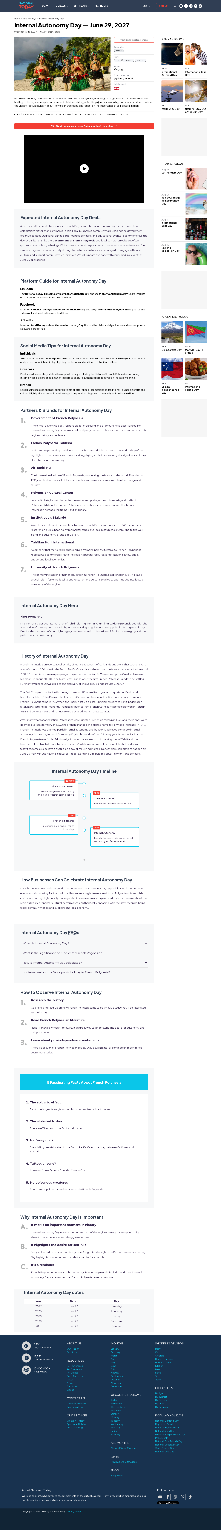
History (67, 114)
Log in (147, 6)
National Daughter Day (167, 1444)
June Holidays (29, 18)
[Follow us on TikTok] (200, 6)
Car (157, 1352)
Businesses (90, 114)
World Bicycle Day (164, 1448)
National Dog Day (164, 1451)
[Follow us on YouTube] (181, 6)
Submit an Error (75, 1407)
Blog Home (117, 1475)
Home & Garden (163, 1362)
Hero (58, 114)
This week (116, 1410)
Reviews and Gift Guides (124, 1462)
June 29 (73, 1306)
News (70, 1383)
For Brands (72, 1372)
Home (17, 18)
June (113, 1366)
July (113, 1369)
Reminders (101, 6)
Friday (114, 1431)
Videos (70, 1390)
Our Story (72, 1352)
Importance (112, 114)
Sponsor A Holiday (76, 1424)
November (116, 1383)
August (115, 1372)
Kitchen (159, 1366)
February (115, 1352)
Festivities (128, 60)
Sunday (115, 1414)
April (113, 1359)
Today (44, 6)
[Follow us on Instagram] (191, 6)
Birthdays (80, 6)
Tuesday (115, 1420)
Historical (140, 60)
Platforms (28, 114)
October (115, 1379)
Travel (158, 1379)
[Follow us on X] (195, 6)
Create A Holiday (75, 1420)
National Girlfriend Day (167, 1420)
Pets (157, 1369)
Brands (49, 114)
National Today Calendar (123, 1448)
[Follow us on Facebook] (186, 6)
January (115, 1348)
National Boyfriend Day (167, 1427)
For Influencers (75, 1376)
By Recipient (162, 1407)
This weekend (118, 1407)
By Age (159, 1393)
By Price (159, 1403)
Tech (157, 1376)
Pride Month (161, 1438)
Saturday (115, 1434)
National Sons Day (164, 1431)
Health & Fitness (163, 1359)
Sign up (163, 6)
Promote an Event (77, 1403)
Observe (124, 114)
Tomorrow (116, 1403)
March (114, 1355)
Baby (158, 1348)
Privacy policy (73, 1511)
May (113, 1362)
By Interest (161, 1396)
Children (159, 1355)
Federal (41, 32)
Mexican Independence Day (170, 1434)
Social (39, 114)
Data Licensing (75, 1427)
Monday (115, 1417)
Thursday (115, 1427)
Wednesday (117, 1424)
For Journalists (74, 1369)
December (116, 1386)
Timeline (78, 114)
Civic (118, 60)
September (117, 1376)
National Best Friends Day (169, 1441)
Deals (17, 114)
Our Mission (73, 1348)
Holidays (60, 6)
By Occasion (161, 1400)
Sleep (158, 1372)
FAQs (101, 114)
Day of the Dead (164, 1424)
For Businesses (75, 1366)
